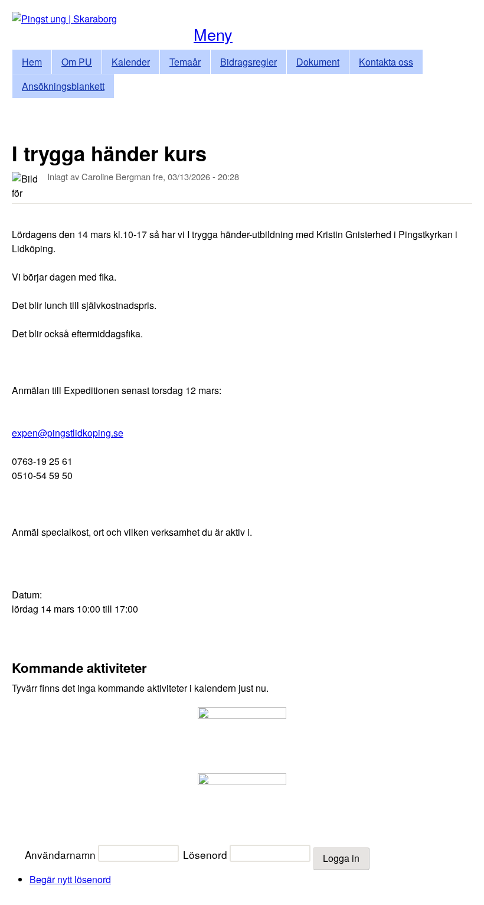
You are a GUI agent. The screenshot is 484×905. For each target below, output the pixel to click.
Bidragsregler (248, 62)
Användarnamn (60, 854)
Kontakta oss (386, 62)
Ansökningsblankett (63, 86)
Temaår (185, 62)
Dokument (317, 62)
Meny (213, 33)
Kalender (131, 62)
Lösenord (205, 854)
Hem (32, 62)
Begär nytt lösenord (70, 879)
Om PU (76, 62)
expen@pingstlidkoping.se (67, 433)
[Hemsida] (64, 18)
